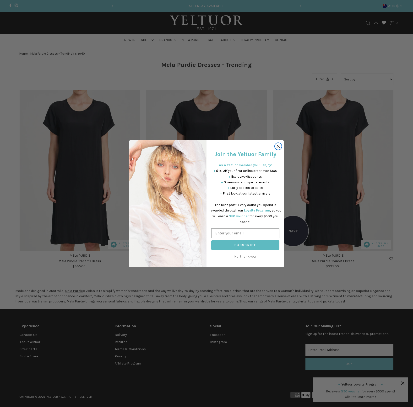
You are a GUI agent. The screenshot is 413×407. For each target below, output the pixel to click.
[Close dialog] (278, 146)
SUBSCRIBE (245, 245)
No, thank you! (245, 256)
